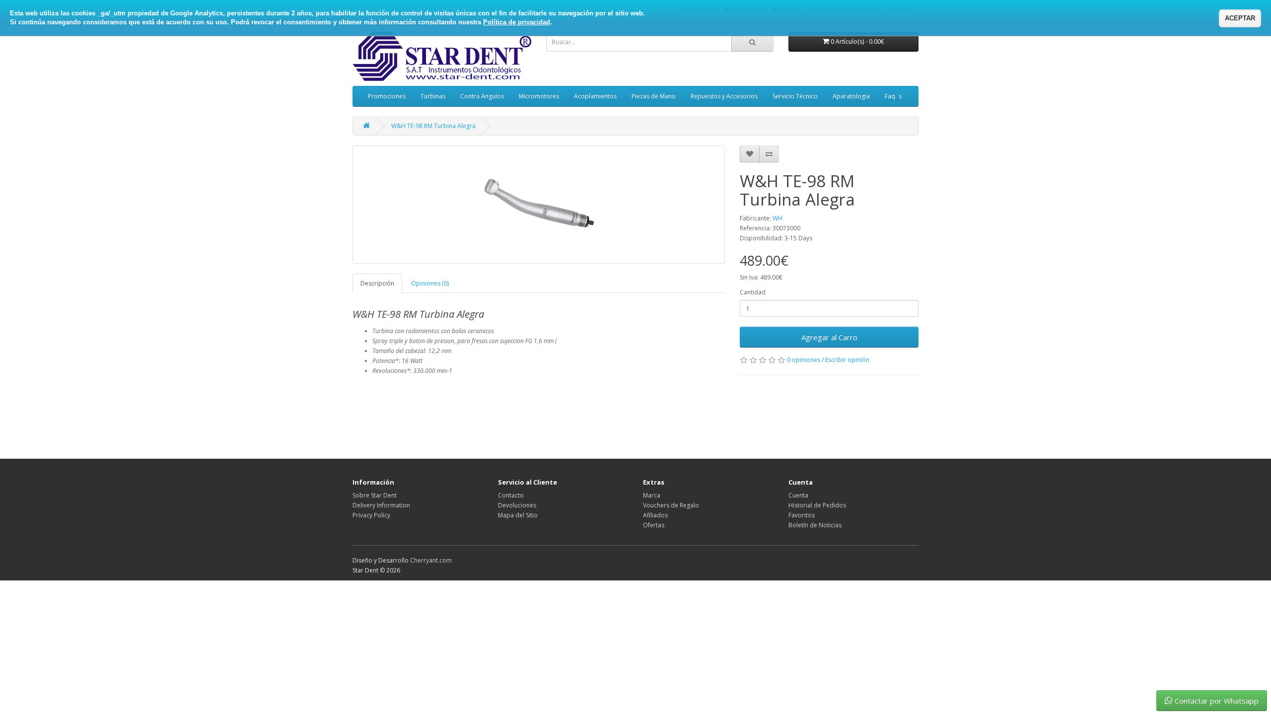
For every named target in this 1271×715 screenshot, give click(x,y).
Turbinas (433, 96)
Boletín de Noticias (815, 525)
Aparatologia (851, 96)
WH (777, 218)
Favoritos (801, 515)
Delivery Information (381, 505)
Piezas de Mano (654, 96)
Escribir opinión (847, 360)
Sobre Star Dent (375, 495)
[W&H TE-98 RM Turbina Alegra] (539, 204)
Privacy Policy (371, 515)
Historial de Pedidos (817, 505)
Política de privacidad (516, 22)
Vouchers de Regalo (671, 505)
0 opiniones (803, 360)
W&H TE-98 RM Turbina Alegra (433, 126)
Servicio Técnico (795, 96)
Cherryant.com (431, 560)
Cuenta (798, 495)
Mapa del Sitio (518, 515)
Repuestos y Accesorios (724, 96)
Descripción (377, 283)
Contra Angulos (482, 96)
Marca (651, 495)
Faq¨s (893, 96)
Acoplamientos (595, 96)
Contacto (511, 495)
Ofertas (653, 525)
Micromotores (539, 96)
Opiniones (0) (430, 283)
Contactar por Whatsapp (1217, 701)
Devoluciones (517, 505)
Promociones (387, 96)
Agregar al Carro (829, 337)
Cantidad (753, 292)
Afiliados (655, 515)
